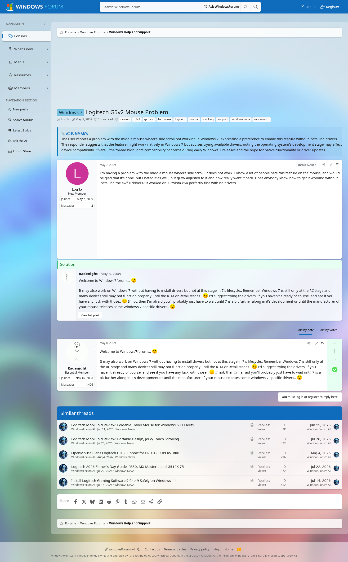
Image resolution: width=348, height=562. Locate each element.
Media (19, 62)
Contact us (152, 549)
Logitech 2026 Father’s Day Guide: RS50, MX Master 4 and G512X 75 (127, 466)
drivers (125, 119)
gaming (149, 119)
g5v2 (137, 119)
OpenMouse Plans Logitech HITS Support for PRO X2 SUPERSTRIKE (125, 452)
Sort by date (305, 330)
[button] (47, 49)
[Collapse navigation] (44, 24)
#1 (338, 164)
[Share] (324, 164)
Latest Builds (22, 130)
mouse (193, 119)
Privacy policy (200, 549)
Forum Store (22, 151)
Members (22, 88)
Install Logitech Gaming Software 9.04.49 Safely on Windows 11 (123, 480)
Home (228, 549)
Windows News (125, 429)
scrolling (208, 119)
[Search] (255, 7)
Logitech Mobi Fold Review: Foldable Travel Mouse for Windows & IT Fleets (132, 425)
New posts (20, 109)
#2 (323, 343)
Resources (22, 75)
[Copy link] (331, 164)
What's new (23, 49)
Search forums (23, 120)
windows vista (241, 119)
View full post (90, 315)
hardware (164, 119)
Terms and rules (175, 549)
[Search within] (245, 7)
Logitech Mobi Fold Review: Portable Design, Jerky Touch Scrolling (125, 438)
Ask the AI (20, 141)
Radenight (88, 273)
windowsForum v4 (121, 549)
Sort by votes (328, 330)
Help (217, 549)
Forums (20, 36)
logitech (180, 119)
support (223, 119)
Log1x (65, 119)
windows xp (261, 119)
